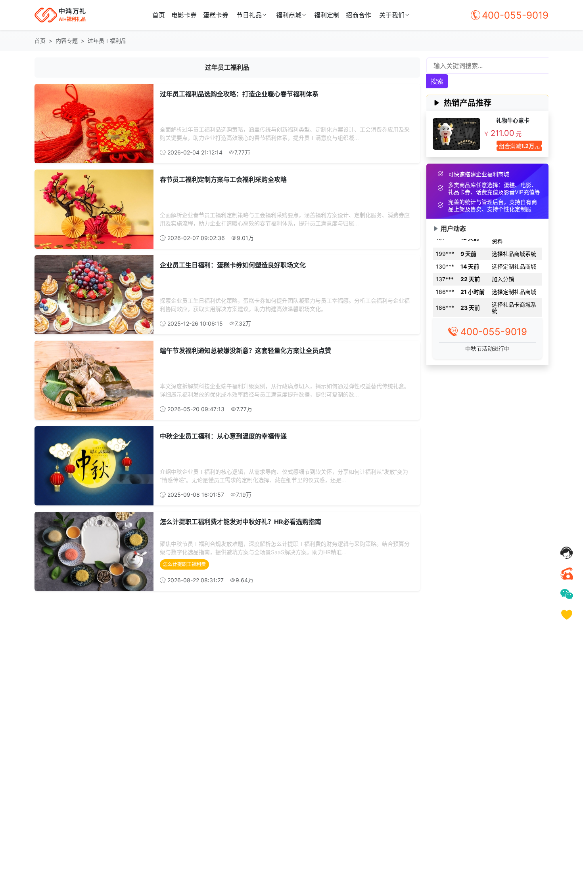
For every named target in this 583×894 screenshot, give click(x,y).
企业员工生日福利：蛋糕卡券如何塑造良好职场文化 (233, 265)
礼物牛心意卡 (512, 120)
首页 (158, 15)
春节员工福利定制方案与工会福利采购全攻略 (223, 179)
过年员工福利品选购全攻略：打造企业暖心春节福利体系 (239, 94)
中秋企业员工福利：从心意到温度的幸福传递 (223, 436)
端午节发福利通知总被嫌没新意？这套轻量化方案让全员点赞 (245, 351)
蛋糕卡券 (215, 15)
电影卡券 (184, 15)
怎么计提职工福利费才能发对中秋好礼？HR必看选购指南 (240, 522)
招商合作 (358, 15)
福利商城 (288, 15)
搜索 (437, 81)
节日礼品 (249, 15)
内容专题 (67, 40)
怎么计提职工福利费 (184, 564)
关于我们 (392, 15)
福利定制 (326, 15)
